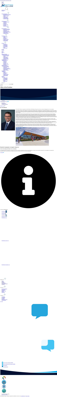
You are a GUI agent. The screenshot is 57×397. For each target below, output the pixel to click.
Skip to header (2, 0)
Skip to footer (9, 0)
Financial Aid (5, 23)
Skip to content (6, 0)
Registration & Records (6, 31)
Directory (3, 3)
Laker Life (4, 38)
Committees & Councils (5, 104)
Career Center (5, 30)
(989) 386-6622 (5, 365)
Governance (3, 100)
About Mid (3, 296)
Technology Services (6, 33)
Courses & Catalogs (5, 16)
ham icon (3, 10)
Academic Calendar (5, 58)
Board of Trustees (4, 103)
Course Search (3, 289)
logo (1, 6)
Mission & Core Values (5, 394)
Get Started (4, 62)
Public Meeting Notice (4, 299)
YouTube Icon (4, 211)
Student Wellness (5, 32)
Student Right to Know (5, 283)
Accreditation (3, 297)
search (3, 82)
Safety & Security (5, 40)
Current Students (5, 44)
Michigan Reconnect (5, 64)
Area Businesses (5, 45)
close (1, 85)
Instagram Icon (4, 216)
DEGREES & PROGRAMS (7, 14)
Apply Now (4, 22)
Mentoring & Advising (6, 66)
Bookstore (3, 282)
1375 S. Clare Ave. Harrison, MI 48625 (8, 362)
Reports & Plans (4, 300)
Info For (3, 43)
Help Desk (3, 290)
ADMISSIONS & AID (5, 60)
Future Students (5, 79)
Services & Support (4, 28)
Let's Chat (1, 301)
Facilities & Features (5, 39)
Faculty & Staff (5, 81)
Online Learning (5, 17)
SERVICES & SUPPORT (6, 29)
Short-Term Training (5, 18)
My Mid (3, 49)
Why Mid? (4, 25)
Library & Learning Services (6, 68)
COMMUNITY (5, 36)
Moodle (3, 291)
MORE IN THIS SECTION (3, 101)
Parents (4, 47)
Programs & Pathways (6, 15)
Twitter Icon (3, 213)
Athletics (4, 37)
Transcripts (3, 284)
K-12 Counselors (5, 46)
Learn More (1, 152)
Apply (2, 2)
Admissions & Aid (4, 21)
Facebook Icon (4, 212)
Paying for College (5, 24)
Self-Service (3, 292)
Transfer (4, 56)
